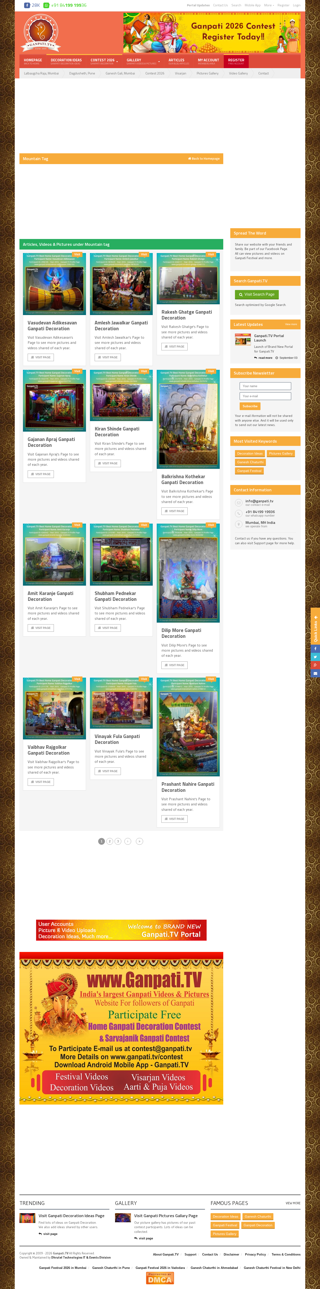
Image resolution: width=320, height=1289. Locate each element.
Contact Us (220, 5)
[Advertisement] (121, 116)
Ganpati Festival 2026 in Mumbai (62, 1268)
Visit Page (43, 357)
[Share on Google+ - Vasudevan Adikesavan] (315, 665)
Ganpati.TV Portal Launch (269, 338)
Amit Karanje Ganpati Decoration (50, 596)
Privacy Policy (255, 1254)
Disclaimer (231, 1254)
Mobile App (253, 5)
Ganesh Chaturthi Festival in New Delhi (272, 1268)
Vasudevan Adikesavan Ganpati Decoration (52, 325)
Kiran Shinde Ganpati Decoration (117, 431)
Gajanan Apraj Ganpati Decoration (51, 442)
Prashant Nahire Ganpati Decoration (187, 786)
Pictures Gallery (208, 73)
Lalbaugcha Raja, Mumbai (41, 73)
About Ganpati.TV (166, 1254)
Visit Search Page (259, 294)
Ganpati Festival (249, 471)
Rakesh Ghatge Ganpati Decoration (186, 314)
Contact (263, 73)
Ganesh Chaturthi (250, 462)
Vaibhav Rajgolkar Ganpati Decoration (49, 750)
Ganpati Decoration (258, 1225)
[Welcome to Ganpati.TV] (121, 921)
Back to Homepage (205, 158)
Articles (179, 61)
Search (236, 5)
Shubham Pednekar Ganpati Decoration (116, 596)
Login (297, 5)
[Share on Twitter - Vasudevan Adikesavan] (315, 657)
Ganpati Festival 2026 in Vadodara (160, 1268)
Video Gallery (238, 73)
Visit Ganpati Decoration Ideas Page (71, 1215)
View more (291, 324)
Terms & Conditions (286, 1254)
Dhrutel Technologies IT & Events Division (81, 1257)
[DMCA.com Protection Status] (160, 1273)
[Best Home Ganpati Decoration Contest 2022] (121, 953)
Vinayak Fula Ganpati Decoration (117, 739)
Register (284, 5)
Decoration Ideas (66, 61)
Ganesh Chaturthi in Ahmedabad (214, 1268)
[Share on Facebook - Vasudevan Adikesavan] (315, 649)
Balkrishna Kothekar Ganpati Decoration (183, 479)
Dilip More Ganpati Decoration (181, 633)
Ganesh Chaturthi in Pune (111, 1268)
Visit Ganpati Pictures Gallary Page (166, 1215)
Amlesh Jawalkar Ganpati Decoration (121, 325)
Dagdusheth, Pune (82, 73)
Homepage (33, 61)
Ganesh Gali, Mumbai (120, 73)
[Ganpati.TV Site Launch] (243, 339)
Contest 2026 (154, 73)
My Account (208, 61)
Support (190, 1254)
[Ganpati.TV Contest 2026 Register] (212, 14)
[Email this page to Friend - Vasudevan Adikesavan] (315, 673)
